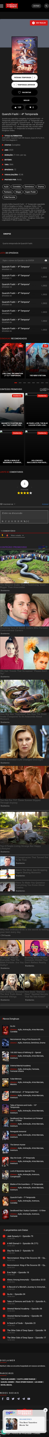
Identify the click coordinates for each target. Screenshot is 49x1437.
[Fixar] (11, 521)
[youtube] (28, 1398)
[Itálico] (5, 521)
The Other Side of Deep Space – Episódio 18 (26, 1330)
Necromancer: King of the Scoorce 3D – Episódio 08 (26, 1265)
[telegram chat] (23, 1398)
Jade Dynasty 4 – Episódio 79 (20, 1236)
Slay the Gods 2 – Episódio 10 (20, 1251)
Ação (6, 186)
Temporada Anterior (24, 85)
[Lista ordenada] (15, 521)
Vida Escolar (9, 197)
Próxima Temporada (25, 77)
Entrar (36, 6)
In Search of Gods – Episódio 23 (21, 1323)
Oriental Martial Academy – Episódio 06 (24, 1309)
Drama (41, 186)
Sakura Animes (7, 1382)
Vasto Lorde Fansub (26, 1379)
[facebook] (2, 1398)
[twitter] (13, 1398)
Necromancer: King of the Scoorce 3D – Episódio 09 (26, 1258)
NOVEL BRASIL (6, 1385)
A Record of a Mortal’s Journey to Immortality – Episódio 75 (26, 1287)
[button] (15, 383)
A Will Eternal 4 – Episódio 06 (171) (22, 1243)
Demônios (29, 186)
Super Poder (30, 192)
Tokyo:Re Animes (8, 1379)
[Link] (24, 521)
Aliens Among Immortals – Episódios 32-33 (26, 1280)
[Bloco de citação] (21, 521)
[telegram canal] (18, 1398)
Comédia (17, 186)
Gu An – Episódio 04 (16, 1294)
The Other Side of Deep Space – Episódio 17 (26, 1337)
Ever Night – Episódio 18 (18, 1272)
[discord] (8, 1398)
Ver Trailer (39, 23)
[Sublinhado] (8, 521)
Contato (36, 1433)
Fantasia (7, 192)
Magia (18, 192)
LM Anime (39, 1382)
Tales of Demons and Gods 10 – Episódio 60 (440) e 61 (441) (26, 1301)
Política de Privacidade (22, 1433)
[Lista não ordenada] (18, 521)
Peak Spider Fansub (24, 1382)
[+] (27, 521)
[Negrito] (2, 521)
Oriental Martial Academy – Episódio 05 (24, 1316)
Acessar (45, 504)
